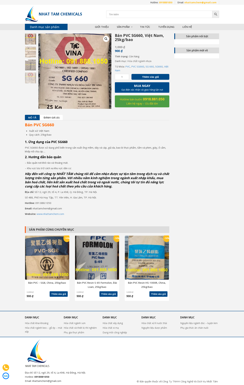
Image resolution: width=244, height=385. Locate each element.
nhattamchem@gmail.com (46, 381)
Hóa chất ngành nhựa (139, 61)
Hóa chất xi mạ (111, 327)
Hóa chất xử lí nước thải (154, 323)
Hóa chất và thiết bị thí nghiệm (80, 327)
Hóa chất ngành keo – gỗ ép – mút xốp (43, 329)
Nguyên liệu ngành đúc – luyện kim (199, 323)
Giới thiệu (102, 26)
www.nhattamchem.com (50, 214)
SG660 (159, 66)
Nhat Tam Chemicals (60, 14)
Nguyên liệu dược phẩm (154, 327)
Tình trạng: (121, 56)
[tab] (32, 117)
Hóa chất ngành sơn (74, 323)
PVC (127, 66)
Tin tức (145, 26)
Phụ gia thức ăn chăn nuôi (194, 327)
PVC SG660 (137, 66)
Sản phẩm (123, 26)
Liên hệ (187, 26)
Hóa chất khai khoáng (36, 323)
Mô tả (32, 117)
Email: (196, 2)
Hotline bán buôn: (142, 101)
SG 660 (150, 66)
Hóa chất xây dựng (113, 323)
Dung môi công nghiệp (115, 332)
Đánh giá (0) (51, 117)
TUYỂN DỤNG (166, 26)
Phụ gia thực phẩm (74, 332)
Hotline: (161, 2)
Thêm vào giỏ (150, 76)
